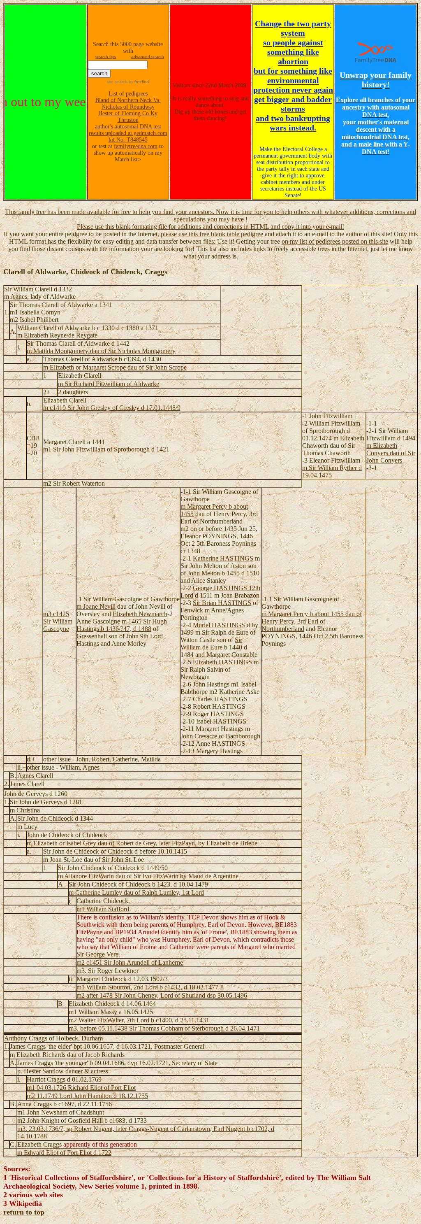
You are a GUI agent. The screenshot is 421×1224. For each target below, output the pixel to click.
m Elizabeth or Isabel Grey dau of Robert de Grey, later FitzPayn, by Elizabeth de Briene (142, 843)
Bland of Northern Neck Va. (128, 100)
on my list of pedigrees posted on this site (335, 241)
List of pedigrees (128, 94)
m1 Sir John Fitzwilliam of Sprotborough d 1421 (106, 449)
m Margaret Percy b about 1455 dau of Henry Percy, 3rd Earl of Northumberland (311, 621)
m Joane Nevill (96, 606)
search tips (105, 56)
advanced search (147, 56)
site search (117, 81)
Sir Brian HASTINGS (222, 602)
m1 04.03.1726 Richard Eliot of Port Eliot (81, 1087)
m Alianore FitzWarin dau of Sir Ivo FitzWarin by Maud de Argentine (148, 876)
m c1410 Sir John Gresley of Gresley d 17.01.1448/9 (111, 407)
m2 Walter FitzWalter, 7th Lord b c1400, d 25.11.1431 (139, 1020)
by (138, 81)
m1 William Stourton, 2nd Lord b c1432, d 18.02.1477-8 (150, 987)
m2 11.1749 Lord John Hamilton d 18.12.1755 (87, 1095)
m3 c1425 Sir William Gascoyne (57, 621)
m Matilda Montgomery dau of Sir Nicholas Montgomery (101, 350)
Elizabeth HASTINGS (222, 662)
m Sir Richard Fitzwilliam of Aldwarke (108, 383)
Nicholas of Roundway (128, 107)
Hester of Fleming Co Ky (127, 113)
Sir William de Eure (211, 643)
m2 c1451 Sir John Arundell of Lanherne (129, 962)
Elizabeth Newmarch (140, 613)
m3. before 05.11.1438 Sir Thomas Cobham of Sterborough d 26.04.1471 (164, 1028)
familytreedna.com (135, 146)
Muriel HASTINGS (219, 624)
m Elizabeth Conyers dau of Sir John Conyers (390, 453)
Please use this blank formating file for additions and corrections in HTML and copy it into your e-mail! (210, 226)
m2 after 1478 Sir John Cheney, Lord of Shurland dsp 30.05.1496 (161, 995)
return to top (23, 1212)
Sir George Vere (97, 954)
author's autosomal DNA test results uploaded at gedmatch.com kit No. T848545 (128, 133)
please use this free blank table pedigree (212, 233)
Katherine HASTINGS (223, 558)
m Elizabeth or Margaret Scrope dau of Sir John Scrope (115, 367)
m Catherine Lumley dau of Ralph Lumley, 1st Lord (136, 892)
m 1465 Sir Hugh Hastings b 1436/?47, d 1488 (121, 625)
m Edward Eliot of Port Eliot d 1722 (64, 1152)
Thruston (128, 120)
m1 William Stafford (102, 908)
